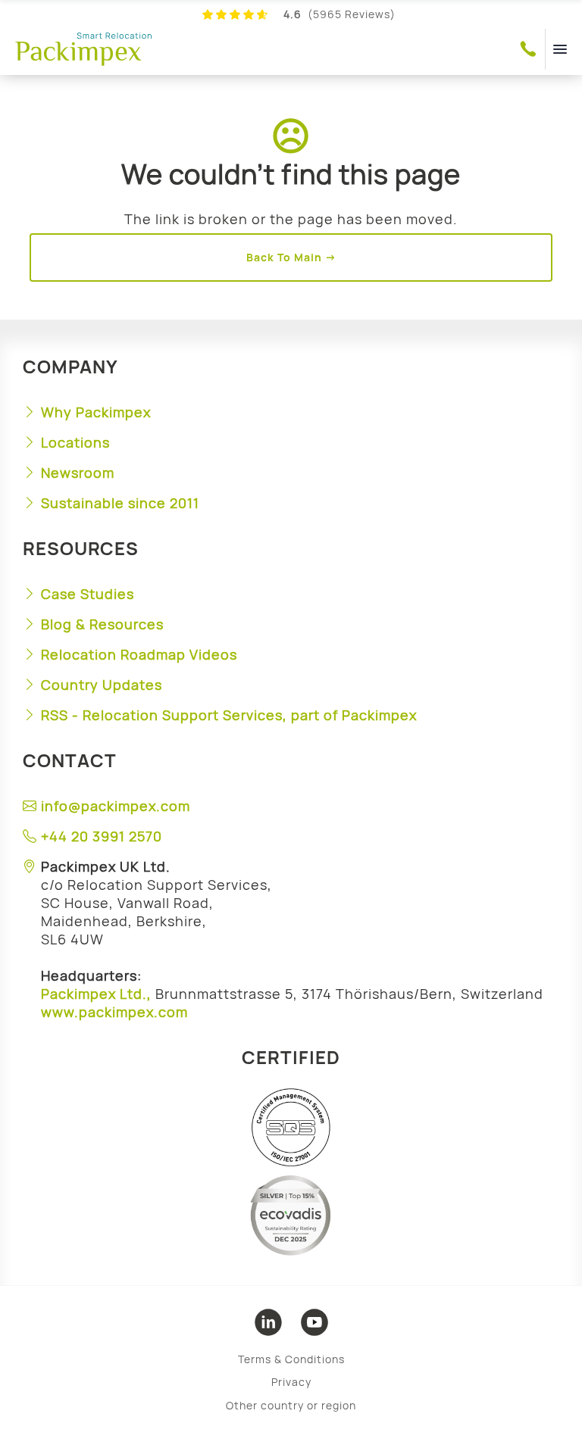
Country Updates (101, 685)
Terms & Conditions (291, 1359)
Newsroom (77, 472)
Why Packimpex (96, 412)
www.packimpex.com (114, 1012)
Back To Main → (291, 257)
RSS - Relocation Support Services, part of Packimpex (229, 715)
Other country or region (291, 1405)
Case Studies (87, 594)
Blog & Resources (102, 624)
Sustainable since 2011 (120, 503)
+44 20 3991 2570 (101, 836)
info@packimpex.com (115, 806)
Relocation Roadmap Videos (139, 654)
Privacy (291, 1382)
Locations (75, 442)
